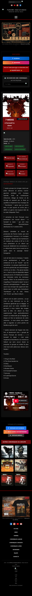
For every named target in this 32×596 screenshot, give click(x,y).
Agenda (16, 535)
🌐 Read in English (22, 119)
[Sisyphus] (21, 451)
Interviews (16, 549)
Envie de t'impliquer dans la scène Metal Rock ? (16, 69)
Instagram (17, 62)
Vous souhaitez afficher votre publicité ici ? (16, 44)
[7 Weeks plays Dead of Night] (7, 479)
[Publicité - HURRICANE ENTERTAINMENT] (16, 33)
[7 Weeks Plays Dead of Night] (21, 479)
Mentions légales (16, 566)
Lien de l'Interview (20, 149)
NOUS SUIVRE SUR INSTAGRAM (17, 432)
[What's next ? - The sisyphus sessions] (7, 451)
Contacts (16, 556)
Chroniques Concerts (16, 542)
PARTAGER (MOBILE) (17, 435)
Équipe (16, 553)
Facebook (17, 58)
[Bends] (7, 465)
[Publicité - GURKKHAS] (16, 506)
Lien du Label (8, 146)
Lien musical (8, 149)
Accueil (16, 528)
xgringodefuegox (8, 183)
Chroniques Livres (16, 546)
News (16, 532)
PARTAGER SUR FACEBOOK (17, 428)
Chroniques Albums (16, 539)
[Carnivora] (21, 465)
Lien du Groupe (19, 146)
